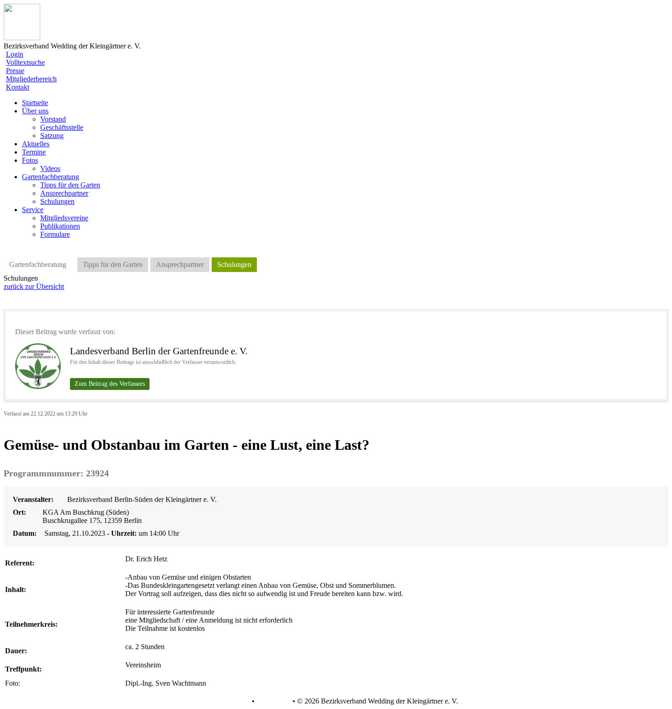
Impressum (272, 701)
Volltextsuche (25, 62)
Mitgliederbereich (31, 79)
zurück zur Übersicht (34, 286)
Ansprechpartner (64, 193)
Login (14, 54)
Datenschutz (232, 701)
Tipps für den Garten (70, 185)
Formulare (55, 234)
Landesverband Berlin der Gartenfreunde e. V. (158, 351)
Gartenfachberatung (37, 264)
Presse (15, 71)
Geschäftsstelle (61, 127)
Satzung (52, 135)
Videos (50, 168)
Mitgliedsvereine (64, 218)
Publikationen (60, 226)
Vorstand (53, 119)
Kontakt (17, 87)
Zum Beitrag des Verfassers (110, 383)
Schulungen (57, 201)
